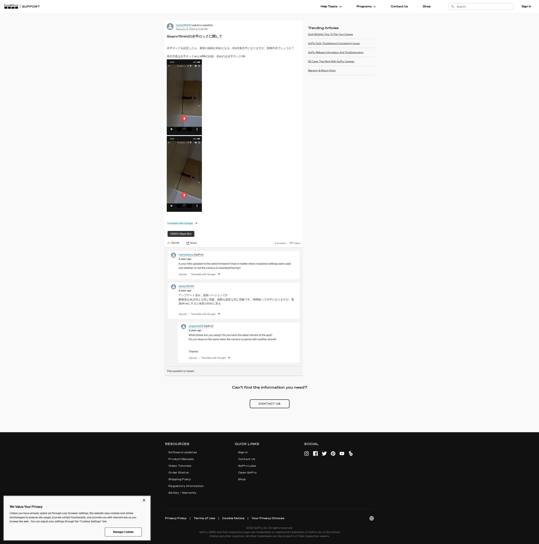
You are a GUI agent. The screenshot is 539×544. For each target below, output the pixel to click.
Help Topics (329, 6)
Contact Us (399, 6)
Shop (427, 6)
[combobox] (485, 6)
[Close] (144, 500)
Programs (364, 6)
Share (193, 243)
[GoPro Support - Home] (22, 6)
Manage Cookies (123, 532)
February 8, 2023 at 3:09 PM (192, 29)
